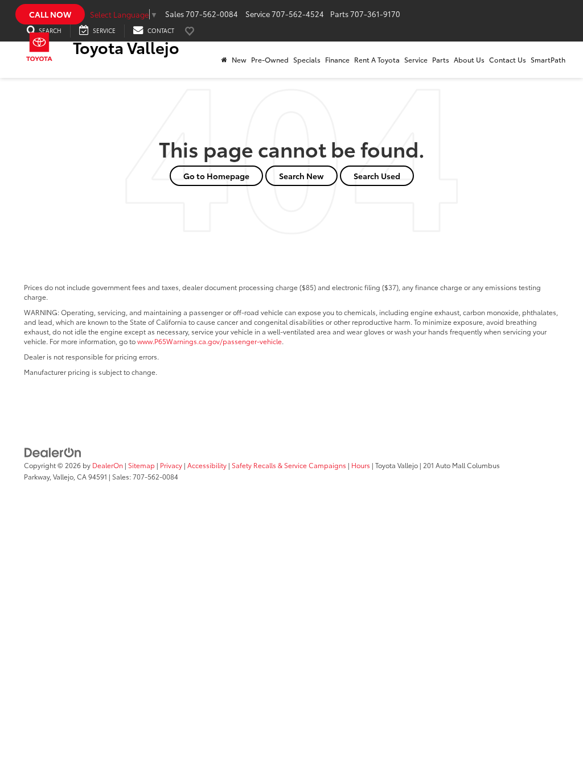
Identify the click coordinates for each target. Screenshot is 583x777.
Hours (360, 465)
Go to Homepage (216, 175)
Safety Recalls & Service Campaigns (289, 465)
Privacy (171, 465)
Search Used (377, 175)
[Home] (224, 60)
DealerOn (107, 465)
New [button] (239, 59)
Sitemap (141, 465)
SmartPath (548, 59)
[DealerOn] (53, 451)
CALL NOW (50, 14)
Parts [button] (440, 59)
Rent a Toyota (377, 59)
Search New (301, 175)
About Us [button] (469, 59)
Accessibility (207, 465)
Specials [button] (307, 59)
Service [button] (416, 59)
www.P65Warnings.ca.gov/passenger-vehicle (209, 341)
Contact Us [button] (507, 59)
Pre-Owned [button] (270, 59)
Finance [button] (337, 59)
